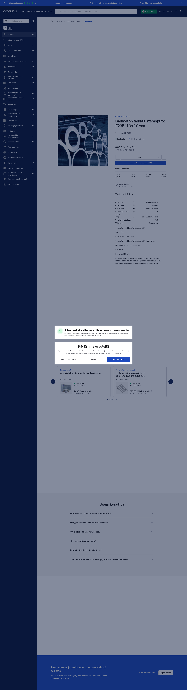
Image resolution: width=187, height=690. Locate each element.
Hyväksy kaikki (118, 359)
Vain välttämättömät (69, 359)
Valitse (93, 359)
